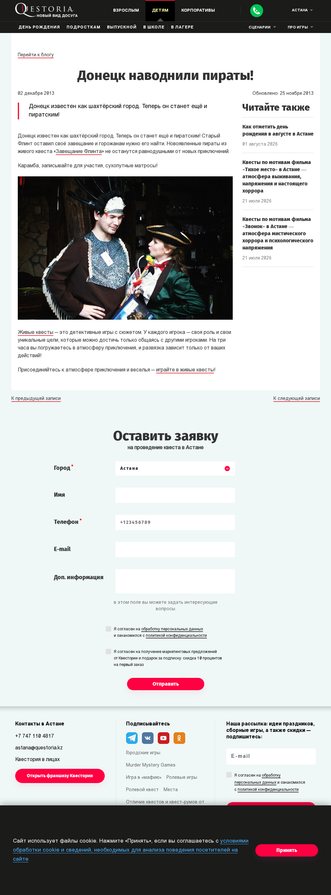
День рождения (39, 27)
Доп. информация (78, 577)
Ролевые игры (181, 777)
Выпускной (122, 27)
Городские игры (143, 753)
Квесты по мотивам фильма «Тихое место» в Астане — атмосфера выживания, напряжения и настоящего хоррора (276, 176)
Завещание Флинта (79, 151)
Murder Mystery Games (151, 765)
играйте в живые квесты (185, 370)
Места (171, 790)
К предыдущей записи (36, 399)
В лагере (182, 27)
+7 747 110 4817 (34, 736)
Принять (286, 850)
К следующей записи (296, 399)
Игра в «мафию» (144, 777)
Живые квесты (35, 332)
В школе (154, 27)
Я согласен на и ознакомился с (160, 632)
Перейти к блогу (36, 55)
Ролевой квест (142, 790)
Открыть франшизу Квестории (60, 776)
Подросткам (84, 27)
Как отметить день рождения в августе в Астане (278, 130)
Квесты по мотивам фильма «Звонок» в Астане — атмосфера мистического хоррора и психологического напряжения (277, 233)
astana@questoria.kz (39, 748)
